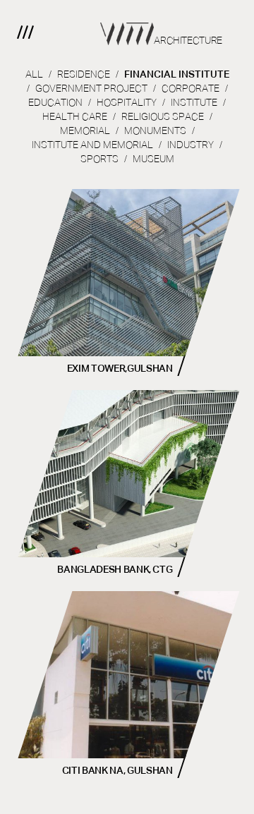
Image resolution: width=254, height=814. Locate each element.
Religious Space (162, 117)
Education (55, 103)
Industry (190, 145)
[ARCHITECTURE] (127, 22)
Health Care (74, 117)
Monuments (155, 131)
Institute (194, 103)
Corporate (190, 89)
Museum (153, 159)
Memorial (85, 131)
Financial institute (176, 75)
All (34, 75)
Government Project (91, 89)
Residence (83, 75)
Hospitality (127, 103)
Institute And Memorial (92, 145)
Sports (99, 159)
